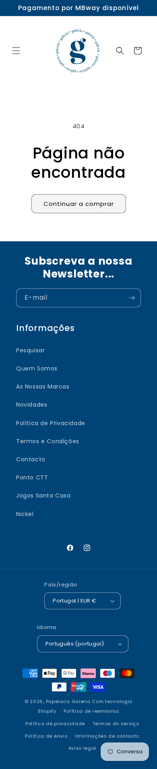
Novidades (31, 405)
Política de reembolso (91, 711)
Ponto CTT (32, 477)
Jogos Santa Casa (43, 495)
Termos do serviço (116, 723)
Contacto (30, 459)
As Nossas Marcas (43, 386)
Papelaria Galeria (69, 701)
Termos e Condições (47, 441)
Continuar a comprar (78, 203)
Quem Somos (37, 368)
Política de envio (46, 736)
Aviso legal (82, 748)
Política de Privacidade (50, 423)
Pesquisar (30, 350)
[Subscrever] (131, 297)
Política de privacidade (55, 723)
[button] (16, 51)
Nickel (25, 514)
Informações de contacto (107, 736)
